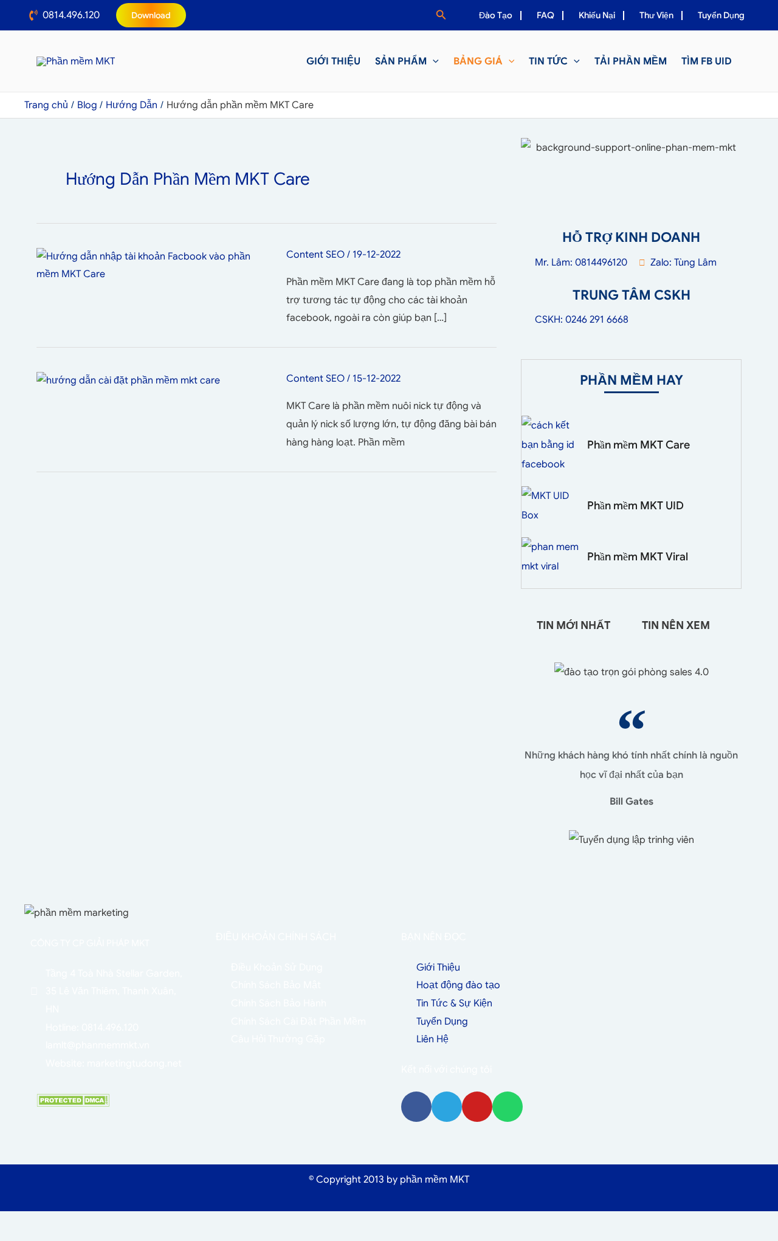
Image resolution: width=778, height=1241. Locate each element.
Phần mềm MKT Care (638, 445)
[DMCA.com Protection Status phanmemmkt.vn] (72, 1100)
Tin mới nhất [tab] (573, 625)
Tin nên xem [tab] (676, 625)
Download (151, 15)
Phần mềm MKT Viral (637, 556)
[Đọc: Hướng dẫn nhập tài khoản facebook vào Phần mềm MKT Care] (151, 265)
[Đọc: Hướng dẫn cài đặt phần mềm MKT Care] (128, 380)
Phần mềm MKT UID (635, 505)
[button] (441, 15)
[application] (433, 61)
